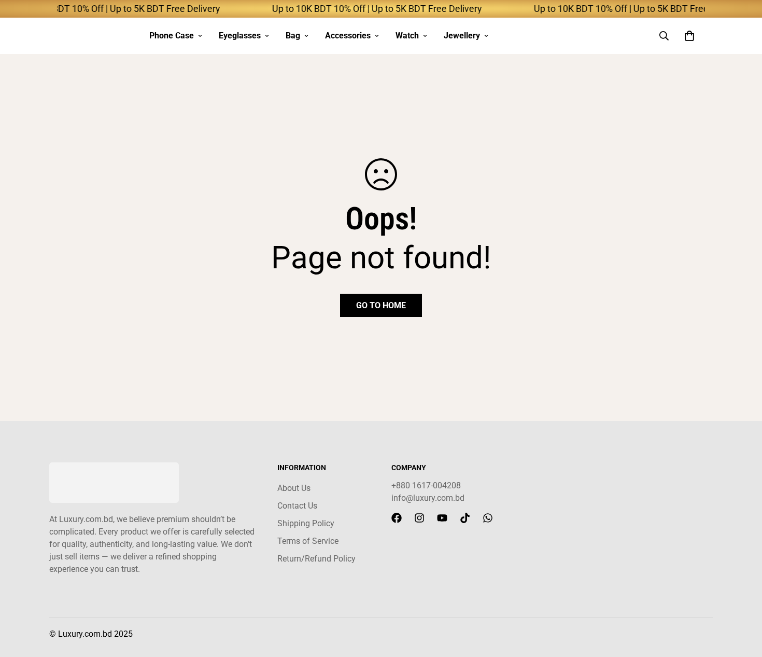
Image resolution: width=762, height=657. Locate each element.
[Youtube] (442, 518)
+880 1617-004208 (426, 485)
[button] (689, 36)
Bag (293, 35)
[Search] (664, 35)
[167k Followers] (396, 518)
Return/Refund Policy (316, 559)
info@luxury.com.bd (427, 498)
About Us (294, 488)
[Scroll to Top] (742, 600)
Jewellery (462, 35)
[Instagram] (419, 518)
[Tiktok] (465, 518)
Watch (407, 35)
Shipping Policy (305, 523)
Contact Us (297, 506)
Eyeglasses (240, 35)
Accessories (348, 35)
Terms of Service (307, 541)
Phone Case (171, 35)
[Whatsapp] (488, 518)
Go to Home (381, 305)
